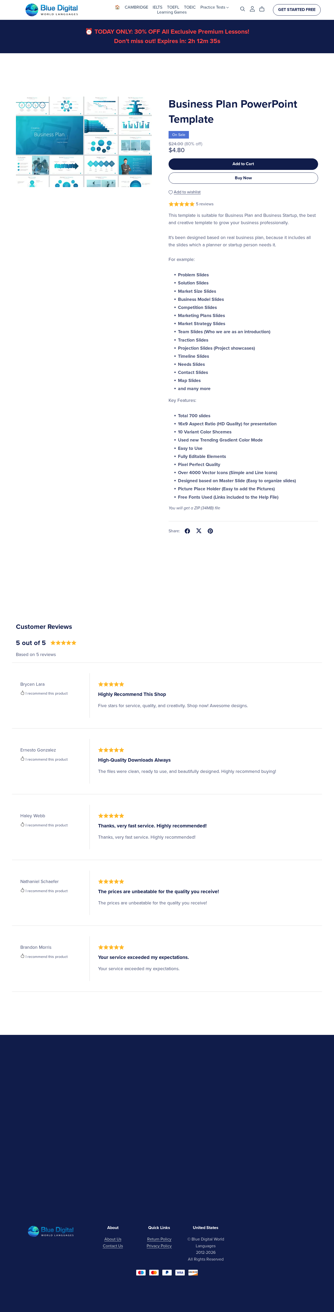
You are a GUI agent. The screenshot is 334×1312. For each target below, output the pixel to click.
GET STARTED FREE (296, 9)
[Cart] (264, 9)
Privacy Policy (159, 1246)
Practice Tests (213, 7)
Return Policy (159, 1239)
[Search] (242, 9)
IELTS (157, 7)
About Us (112, 1239)
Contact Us (113, 1246)
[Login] (252, 8)
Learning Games (172, 12)
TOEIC (190, 7)
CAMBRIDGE (136, 7)
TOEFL (173, 7)
